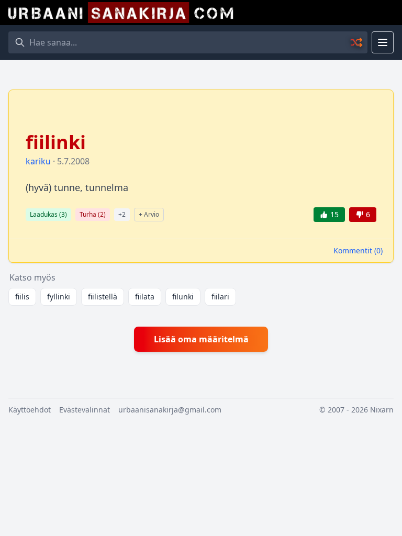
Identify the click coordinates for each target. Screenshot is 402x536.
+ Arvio (149, 214)
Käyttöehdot (29, 410)
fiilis (22, 297)
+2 (122, 214)
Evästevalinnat (84, 410)
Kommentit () (358, 250)
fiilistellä (102, 297)
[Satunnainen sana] (357, 42)
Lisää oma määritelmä (201, 339)
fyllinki (58, 297)
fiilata (144, 297)
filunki (183, 297)
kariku (38, 161)
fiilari (220, 297)
